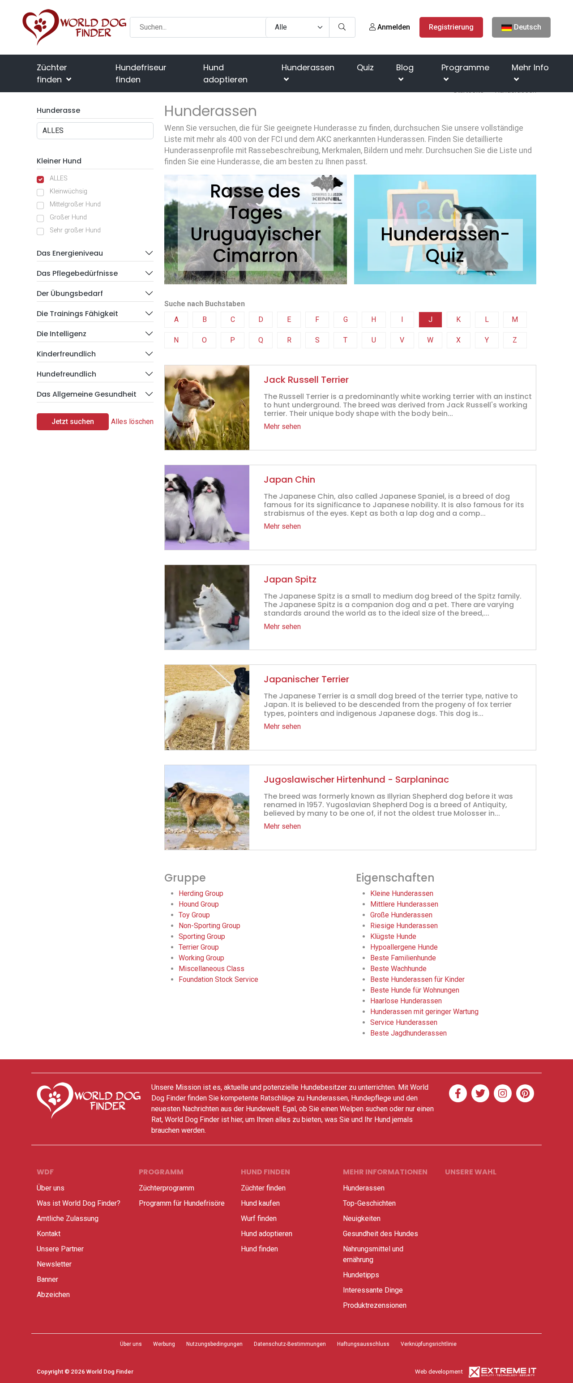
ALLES (59, 178)
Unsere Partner (60, 1249)
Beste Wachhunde (398, 968)
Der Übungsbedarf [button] (70, 293)
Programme (465, 67)
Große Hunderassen (401, 915)
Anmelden (393, 27)
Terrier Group (199, 947)
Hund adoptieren (225, 73)
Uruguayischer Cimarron (255, 245)
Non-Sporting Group (209, 925)
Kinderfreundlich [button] (66, 354)
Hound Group (199, 904)
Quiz (365, 67)
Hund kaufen (260, 1203)
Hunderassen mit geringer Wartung (424, 1011)
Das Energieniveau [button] (70, 253)
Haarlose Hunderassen (406, 1001)
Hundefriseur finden (141, 73)
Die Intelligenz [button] (61, 334)
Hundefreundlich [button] (66, 374)
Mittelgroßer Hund (75, 204)
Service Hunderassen (403, 1022)
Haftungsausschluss (363, 1344)
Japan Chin (289, 479)
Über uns (50, 1188)
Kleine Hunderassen (401, 893)
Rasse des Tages (255, 202)
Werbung (164, 1344)
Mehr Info (530, 67)
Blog (405, 67)
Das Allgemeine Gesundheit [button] (87, 394)
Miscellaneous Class (211, 968)
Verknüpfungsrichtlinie (429, 1344)
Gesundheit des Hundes (380, 1233)
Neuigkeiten (362, 1218)
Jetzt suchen (72, 421)
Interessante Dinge (373, 1290)
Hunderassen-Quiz (445, 245)
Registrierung (451, 27)
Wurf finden (259, 1218)
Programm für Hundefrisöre (182, 1203)
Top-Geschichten (369, 1203)
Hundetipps (361, 1275)
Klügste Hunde (393, 936)
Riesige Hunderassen (404, 925)
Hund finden (259, 1249)
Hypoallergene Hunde (404, 947)
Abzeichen (53, 1294)
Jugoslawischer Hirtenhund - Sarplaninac (356, 779)
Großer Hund (68, 217)
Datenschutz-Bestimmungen (290, 1344)
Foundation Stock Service (218, 979)
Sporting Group (202, 936)
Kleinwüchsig (68, 191)
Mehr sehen (282, 426)
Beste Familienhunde (403, 958)
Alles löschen (132, 421)
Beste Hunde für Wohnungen (414, 990)
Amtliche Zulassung (67, 1218)
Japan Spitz (290, 579)
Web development (439, 1371)
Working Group (201, 958)
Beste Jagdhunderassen (408, 1033)
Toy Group (194, 915)
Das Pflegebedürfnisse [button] (77, 273)
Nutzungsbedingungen (214, 1344)
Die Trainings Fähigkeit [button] (77, 313)
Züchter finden (52, 73)
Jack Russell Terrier (306, 379)
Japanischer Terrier (306, 679)
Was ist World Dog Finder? (78, 1203)
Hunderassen (308, 67)
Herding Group (201, 893)
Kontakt (48, 1233)
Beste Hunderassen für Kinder (417, 979)
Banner (47, 1279)
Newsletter (54, 1264)
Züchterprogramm (166, 1188)
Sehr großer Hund (75, 230)
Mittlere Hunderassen (404, 904)
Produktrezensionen (374, 1305)
